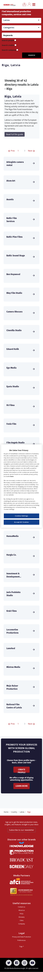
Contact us (21, 907)
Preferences (21, 940)
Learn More (22, 786)
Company (21, 924)
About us (22, 910)
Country (14, 812)
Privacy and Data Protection (21, 937)
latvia (22, 812)
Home (6, 812)
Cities (21, 920)
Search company (9, 50)
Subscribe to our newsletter (21, 830)
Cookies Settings (21, 516)
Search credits (8, 45)
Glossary (21, 917)
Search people (8, 40)
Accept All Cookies (21, 522)
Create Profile (21, 770)
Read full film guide (14, 134)
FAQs (21, 914)
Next (30, 150)
